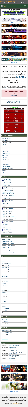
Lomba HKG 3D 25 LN (6, 140)
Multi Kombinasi (5, 296)
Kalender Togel (5, 281)
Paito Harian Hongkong (8, 219)
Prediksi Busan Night (13, 353)
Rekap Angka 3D (5, 267)
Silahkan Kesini (14, 95)
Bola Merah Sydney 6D (8, 226)
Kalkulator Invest (5, 308)
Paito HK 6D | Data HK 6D (8, 193)
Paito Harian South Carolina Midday (14, 66)
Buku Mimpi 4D (5, 339)
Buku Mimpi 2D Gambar (7, 332)
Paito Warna (4, 259)
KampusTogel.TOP (15, 403)
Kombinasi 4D (4, 294)
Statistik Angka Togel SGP (7, 239)
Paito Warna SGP (6, 187)
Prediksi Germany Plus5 (7, 166)
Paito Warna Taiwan (7, 210)
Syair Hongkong (5, 323)
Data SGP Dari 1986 (7, 184)
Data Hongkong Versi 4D (8, 188)
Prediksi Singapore (5, 144)
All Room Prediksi (5, 172)
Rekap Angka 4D (5, 269)
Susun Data (4, 310)
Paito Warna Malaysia (7, 214)
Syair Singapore (5, 321)
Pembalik (4, 306)
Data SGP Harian (6, 185)
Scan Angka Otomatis (6, 263)
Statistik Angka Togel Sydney (8, 243)
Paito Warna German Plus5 (8, 216)
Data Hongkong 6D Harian (8, 192)
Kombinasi (4, 292)
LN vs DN (4, 301)
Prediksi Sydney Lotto (13, 348)
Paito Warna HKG (6, 197)
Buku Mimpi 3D (5, 337)
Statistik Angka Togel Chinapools (8, 245)
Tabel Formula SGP (7, 179)
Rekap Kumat (4, 274)
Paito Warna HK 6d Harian (8, 195)
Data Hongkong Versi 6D (8, 190)
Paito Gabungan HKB (7, 230)
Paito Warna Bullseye (7, 211)
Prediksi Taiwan (5, 151)
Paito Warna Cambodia (8, 208)
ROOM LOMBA (22, 2)
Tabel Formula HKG (7, 180)
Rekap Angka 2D (5, 265)
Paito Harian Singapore (8, 221)
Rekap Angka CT (5, 271)
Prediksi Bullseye (5, 157)
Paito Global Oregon (7, 227)
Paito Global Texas (7, 229)
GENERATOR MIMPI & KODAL (14, 102)
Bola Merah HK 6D (7, 224)
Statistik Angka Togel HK (7, 241)
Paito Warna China (7, 213)
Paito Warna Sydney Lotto (14, 355)
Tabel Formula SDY (7, 182)
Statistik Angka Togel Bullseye (8, 252)
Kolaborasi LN (4, 299)
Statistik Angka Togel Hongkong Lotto (16, 352)
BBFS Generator (5, 290)
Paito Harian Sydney (7, 222)
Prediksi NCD (4, 170)
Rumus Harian (5, 261)
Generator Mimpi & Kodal (7, 330)
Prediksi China (5, 155)
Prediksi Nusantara (6, 162)
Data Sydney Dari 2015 (8, 200)
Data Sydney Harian (7, 201)
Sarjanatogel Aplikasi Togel (7, 1)
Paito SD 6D (5, 203)
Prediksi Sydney (5, 149)
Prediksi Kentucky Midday (7, 168)
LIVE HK (15, 2)
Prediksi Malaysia (5, 164)
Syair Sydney (4, 319)
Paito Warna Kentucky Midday (9, 218)
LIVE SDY (3, 2)
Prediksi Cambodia (5, 153)
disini (6, 87)
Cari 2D (3, 312)
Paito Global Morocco (7, 232)
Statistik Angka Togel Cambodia (8, 250)
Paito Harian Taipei (12, 347)
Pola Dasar (4, 283)
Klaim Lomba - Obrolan (6, 142)
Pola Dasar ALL (5, 285)
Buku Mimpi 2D (5, 334)
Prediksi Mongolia (5, 159)
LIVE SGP (9, 2)
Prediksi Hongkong (5, 146)
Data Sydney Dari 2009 (8, 198)
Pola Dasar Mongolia (13, 350)
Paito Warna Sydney (7, 206)
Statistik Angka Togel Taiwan (8, 247)
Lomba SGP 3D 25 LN (6, 138)
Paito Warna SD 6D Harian (8, 205)
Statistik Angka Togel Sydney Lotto (16, 356)
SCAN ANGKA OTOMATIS (14, 101)
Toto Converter (5, 276)
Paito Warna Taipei (12, 360)
